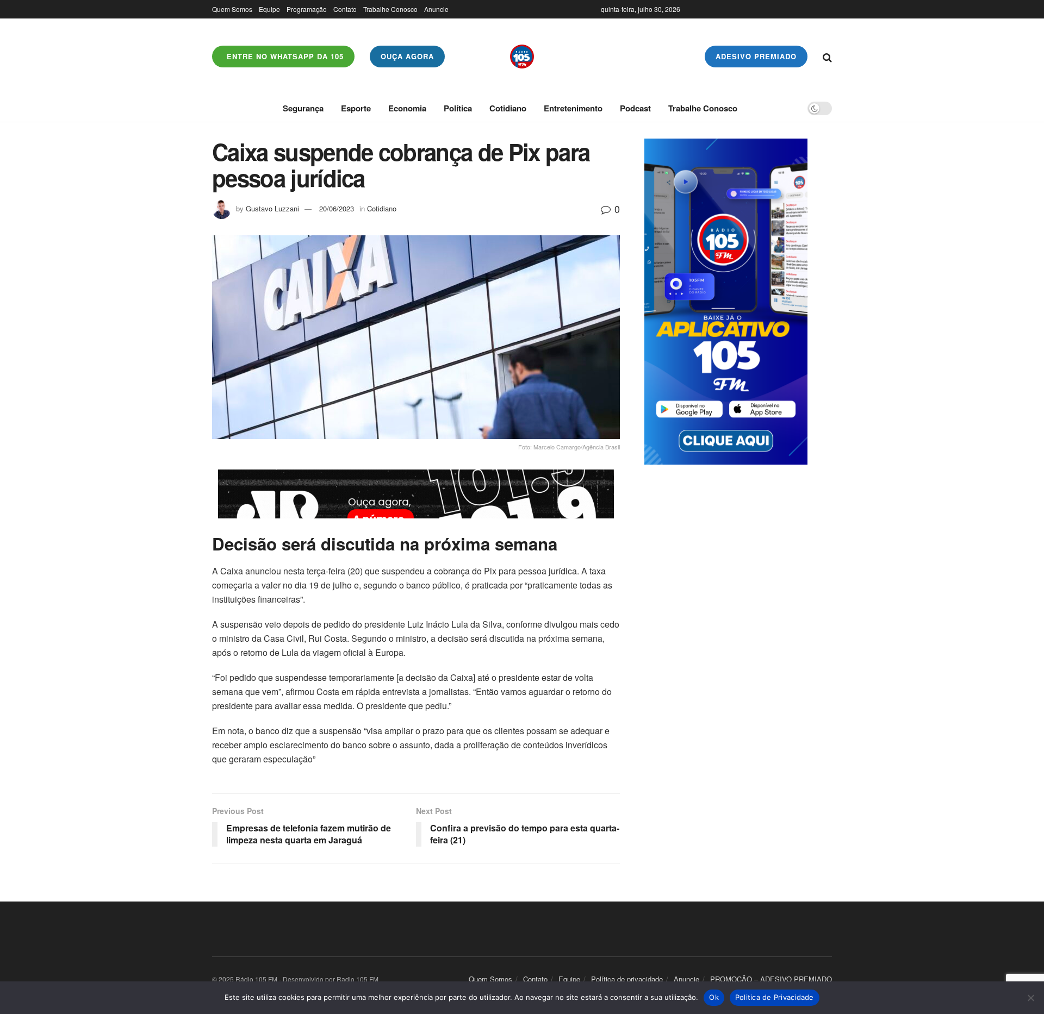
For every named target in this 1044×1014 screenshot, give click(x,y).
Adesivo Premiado (756, 56)
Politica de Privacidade (774, 997)
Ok (714, 997)
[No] (1030, 997)
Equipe (269, 9)
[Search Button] (827, 56)
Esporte (356, 108)
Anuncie (436, 9)
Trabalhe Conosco (390, 9)
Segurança (303, 108)
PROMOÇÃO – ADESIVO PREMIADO (771, 979)
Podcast (635, 108)
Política (458, 108)
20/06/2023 (336, 208)
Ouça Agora (407, 56)
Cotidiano (507, 108)
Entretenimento (573, 108)
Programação (307, 9)
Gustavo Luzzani (272, 208)
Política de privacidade (627, 979)
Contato (345, 9)
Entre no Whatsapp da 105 (284, 56)
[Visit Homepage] (522, 56)
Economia (407, 108)
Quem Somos (232, 9)
